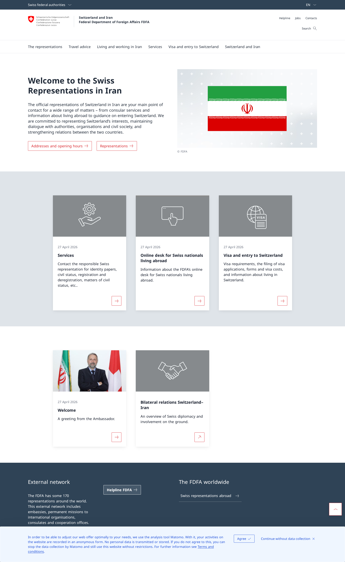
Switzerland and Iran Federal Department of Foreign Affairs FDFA (114, 19)
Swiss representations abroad (205, 495)
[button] (45, 46)
